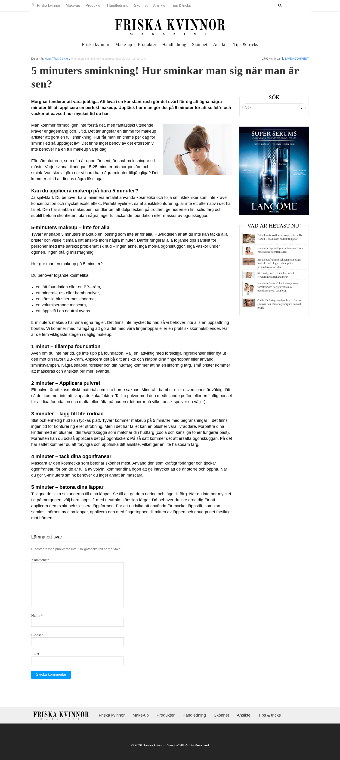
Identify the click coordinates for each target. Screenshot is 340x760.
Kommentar (40, 559)
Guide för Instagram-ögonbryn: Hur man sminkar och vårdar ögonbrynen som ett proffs (279, 303)
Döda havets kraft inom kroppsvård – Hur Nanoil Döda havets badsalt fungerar (280, 236)
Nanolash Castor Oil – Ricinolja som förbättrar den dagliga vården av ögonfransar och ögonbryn (277, 286)
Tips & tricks (181, 5)
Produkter (94, 5)
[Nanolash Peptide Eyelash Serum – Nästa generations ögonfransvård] (248, 250)
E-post (37, 634)
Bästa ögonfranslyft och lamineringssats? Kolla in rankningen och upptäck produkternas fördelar (279, 263)
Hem (48, 58)
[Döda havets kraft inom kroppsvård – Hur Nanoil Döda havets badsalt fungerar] (248, 237)
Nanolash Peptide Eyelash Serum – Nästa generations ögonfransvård (280, 249)
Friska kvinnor (48, 5)
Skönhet (141, 5)
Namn (37, 615)
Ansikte (159, 5)
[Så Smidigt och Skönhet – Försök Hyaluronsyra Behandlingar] (248, 274)
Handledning (117, 5)
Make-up (73, 5)
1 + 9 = (36, 653)
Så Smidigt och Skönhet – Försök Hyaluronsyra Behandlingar (275, 274)
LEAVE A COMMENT (296, 58)
